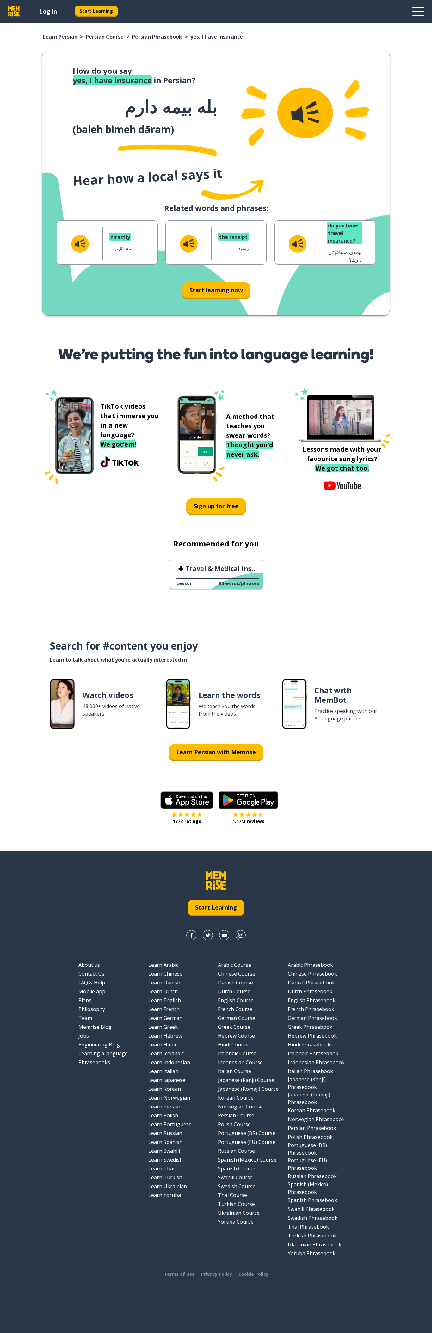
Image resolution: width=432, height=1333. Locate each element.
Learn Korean (164, 1088)
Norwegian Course (240, 1106)
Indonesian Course (240, 1062)
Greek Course (234, 1026)
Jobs (83, 1035)
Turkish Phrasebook (312, 1235)
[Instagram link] (241, 935)
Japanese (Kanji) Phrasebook (307, 1083)
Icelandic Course (237, 1053)
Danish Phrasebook (311, 982)
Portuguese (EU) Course (246, 1142)
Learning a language (103, 1053)
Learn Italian (163, 1071)
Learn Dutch (163, 991)
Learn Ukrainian (167, 1186)
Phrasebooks (94, 1062)
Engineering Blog (99, 1044)
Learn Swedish (165, 1159)
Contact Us (91, 973)
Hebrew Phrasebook (312, 1035)
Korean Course (236, 1097)
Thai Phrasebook (308, 1226)
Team (85, 1018)
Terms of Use (179, 1274)
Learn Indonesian (169, 1062)
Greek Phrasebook (310, 1026)
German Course (236, 1018)
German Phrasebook (312, 1018)
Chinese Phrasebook (312, 973)
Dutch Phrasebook (310, 991)
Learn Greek (163, 1026)
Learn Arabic (163, 964)
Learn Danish (164, 982)
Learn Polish (163, 1115)
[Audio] (305, 113)
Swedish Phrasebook (312, 1217)
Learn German (165, 1018)
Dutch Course (234, 991)
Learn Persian (60, 36)
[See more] (418, 11)
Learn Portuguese (170, 1124)
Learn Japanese (166, 1080)
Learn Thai (161, 1168)
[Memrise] (14, 11)
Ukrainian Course (239, 1212)
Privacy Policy (216, 1274)
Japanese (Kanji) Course (246, 1080)
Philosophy (91, 1009)
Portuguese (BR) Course (246, 1133)
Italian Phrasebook (310, 1071)
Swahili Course (235, 1177)
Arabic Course (234, 964)
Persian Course (105, 36)
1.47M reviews (248, 821)
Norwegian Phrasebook (316, 1119)
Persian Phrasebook (157, 36)
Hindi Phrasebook (309, 1044)
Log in (48, 11)
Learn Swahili (164, 1150)
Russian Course (236, 1150)
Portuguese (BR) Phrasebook (307, 1149)
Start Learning (96, 11)
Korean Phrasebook (312, 1110)
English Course (236, 1000)
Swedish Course (237, 1186)
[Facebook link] (191, 935)
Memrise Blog (95, 1026)
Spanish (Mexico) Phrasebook (308, 1188)
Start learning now (216, 290)
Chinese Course (236, 973)
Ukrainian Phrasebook (315, 1244)
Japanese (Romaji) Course (248, 1088)
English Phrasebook (312, 1000)
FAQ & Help (91, 982)
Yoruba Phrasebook (312, 1253)
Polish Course (234, 1124)
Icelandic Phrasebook (313, 1053)
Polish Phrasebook (310, 1136)
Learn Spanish (165, 1142)
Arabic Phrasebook (310, 964)
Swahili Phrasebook (311, 1209)
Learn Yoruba (164, 1195)
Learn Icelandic (166, 1053)
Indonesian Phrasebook (316, 1062)
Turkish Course (236, 1203)
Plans (84, 1000)
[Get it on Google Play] (248, 800)
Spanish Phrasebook (312, 1200)
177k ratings (187, 821)
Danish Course (235, 982)
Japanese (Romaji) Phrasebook (309, 1098)
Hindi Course (233, 1044)
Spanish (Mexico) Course (247, 1159)
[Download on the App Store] (186, 800)
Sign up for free (216, 506)
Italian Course (234, 1071)
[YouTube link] (224, 935)
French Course (235, 1009)
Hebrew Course (236, 1035)
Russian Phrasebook (312, 1176)
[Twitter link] (208, 935)
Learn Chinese (165, 973)
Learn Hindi (162, 1044)
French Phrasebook (311, 1009)
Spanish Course (236, 1168)
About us (89, 964)
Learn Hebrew (165, 1035)
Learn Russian (165, 1133)
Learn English (164, 1000)
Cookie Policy (253, 1274)
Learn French (164, 1009)
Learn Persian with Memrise (216, 752)
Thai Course (232, 1195)
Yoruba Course (236, 1221)
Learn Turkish (165, 1177)
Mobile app (91, 991)
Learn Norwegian (169, 1097)
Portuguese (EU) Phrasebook (307, 1164)
